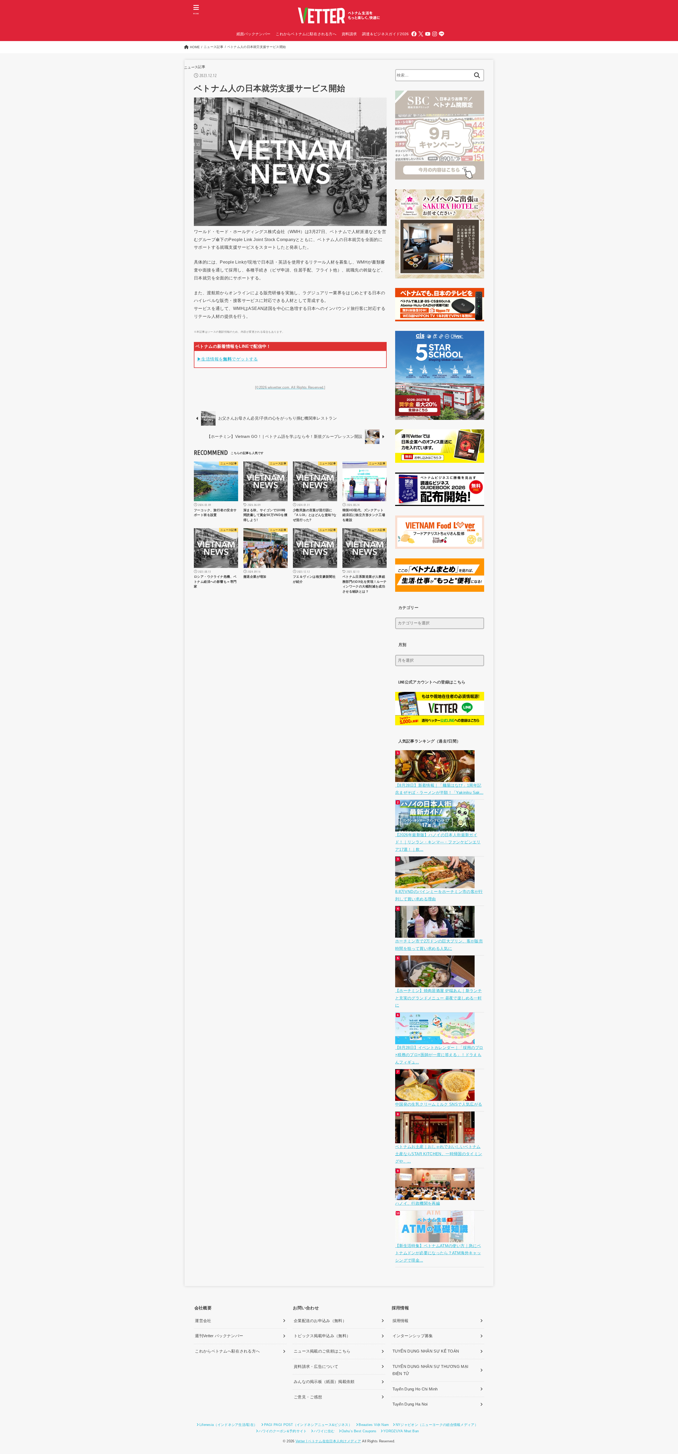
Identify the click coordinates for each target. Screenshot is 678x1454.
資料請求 (349, 34)
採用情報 (400, 1321)
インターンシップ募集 (412, 1336)
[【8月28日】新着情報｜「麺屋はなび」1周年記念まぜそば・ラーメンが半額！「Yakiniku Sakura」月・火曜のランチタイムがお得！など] (435, 778)
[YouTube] (427, 34)
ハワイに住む (324, 1431)
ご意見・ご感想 (308, 1397)
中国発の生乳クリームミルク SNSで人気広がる (438, 1104)
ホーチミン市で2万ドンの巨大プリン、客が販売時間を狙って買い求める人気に (439, 945)
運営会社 (203, 1321)
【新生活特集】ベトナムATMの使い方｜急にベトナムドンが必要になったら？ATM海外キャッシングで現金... (438, 1253)
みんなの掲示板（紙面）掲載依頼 (324, 1382)
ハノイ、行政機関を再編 (417, 1203)
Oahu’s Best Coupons (359, 1431)
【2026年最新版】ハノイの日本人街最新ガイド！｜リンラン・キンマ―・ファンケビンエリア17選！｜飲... (438, 842)
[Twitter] (420, 34)
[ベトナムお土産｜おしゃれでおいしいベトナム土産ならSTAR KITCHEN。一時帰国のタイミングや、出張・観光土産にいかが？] (435, 1139)
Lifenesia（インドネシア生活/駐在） (228, 1425)
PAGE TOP (658, 1406)
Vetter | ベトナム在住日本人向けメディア (328, 1441)
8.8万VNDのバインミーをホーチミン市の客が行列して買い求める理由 (439, 895)
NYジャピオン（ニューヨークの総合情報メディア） (437, 1425)
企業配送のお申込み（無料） (320, 1321)
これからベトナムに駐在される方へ (306, 34)
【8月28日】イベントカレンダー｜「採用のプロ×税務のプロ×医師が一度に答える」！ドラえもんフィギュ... (439, 1055)
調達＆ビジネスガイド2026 (385, 34)
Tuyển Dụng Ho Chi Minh (415, 1389)
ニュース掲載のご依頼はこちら (322, 1351)
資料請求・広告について (316, 1366)
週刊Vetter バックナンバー (219, 1336)
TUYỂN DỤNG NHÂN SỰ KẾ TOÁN (425, 1351)
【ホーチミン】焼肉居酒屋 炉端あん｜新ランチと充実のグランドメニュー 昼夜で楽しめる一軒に (438, 998)
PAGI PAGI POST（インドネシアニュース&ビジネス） (308, 1425)
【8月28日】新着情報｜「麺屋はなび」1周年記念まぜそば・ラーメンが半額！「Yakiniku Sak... (439, 789)
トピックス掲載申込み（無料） (322, 1336)
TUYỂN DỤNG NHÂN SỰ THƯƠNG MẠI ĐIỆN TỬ (430, 1370)
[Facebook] (414, 34)
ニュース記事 (194, 67)
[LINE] (441, 34)
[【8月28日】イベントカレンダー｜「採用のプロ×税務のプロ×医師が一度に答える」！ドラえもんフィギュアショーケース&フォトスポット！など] (435, 1040)
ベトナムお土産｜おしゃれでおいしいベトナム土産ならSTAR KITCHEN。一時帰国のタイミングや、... (438, 1154)
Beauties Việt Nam (374, 1425)
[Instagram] (434, 34)
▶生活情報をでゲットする (227, 359)
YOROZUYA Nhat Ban (401, 1431)
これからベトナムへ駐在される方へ (227, 1351)
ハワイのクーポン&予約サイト (282, 1431)
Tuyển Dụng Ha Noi (410, 1404)
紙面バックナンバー (254, 34)
